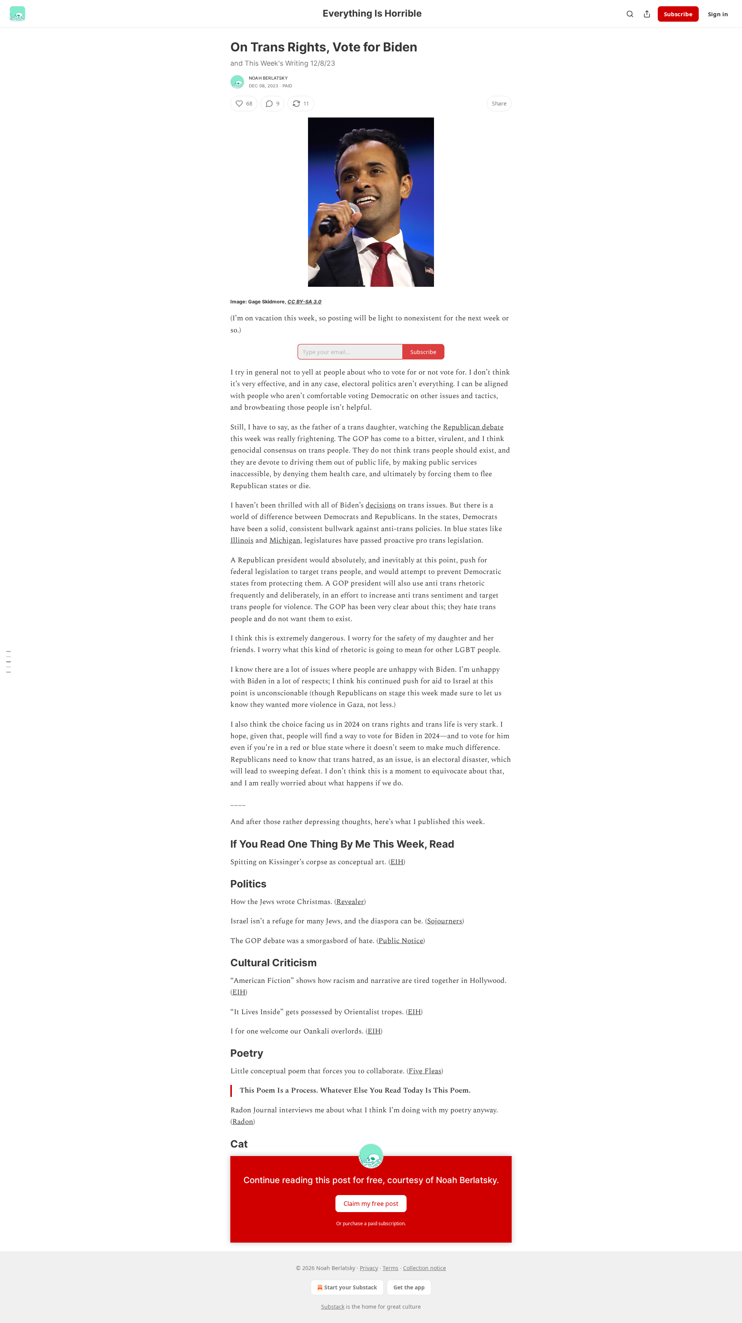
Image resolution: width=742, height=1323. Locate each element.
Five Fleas (424, 1071)
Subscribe (678, 14)
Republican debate (473, 427)
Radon (242, 1121)
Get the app (409, 1287)
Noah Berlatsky (268, 78)
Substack (332, 1306)
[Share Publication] (647, 14)
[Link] (219, 844)
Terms (390, 1268)
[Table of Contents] (8, 661)
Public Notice (400, 941)
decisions (381, 505)
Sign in (718, 14)
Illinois (242, 540)
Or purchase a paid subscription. (371, 1223)
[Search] (630, 14)
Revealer (350, 902)
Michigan (284, 540)
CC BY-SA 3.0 (305, 302)
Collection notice (424, 1268)
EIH (396, 862)
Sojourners (444, 921)
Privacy (369, 1268)
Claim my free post (371, 1203)
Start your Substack (350, 1287)
